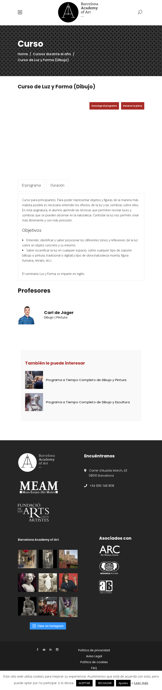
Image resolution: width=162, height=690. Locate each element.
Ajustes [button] (123, 683)
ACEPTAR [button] (84, 683)
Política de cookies (94, 662)
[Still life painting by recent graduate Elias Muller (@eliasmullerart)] (68, 607)
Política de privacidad (94, 650)
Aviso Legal (94, 656)
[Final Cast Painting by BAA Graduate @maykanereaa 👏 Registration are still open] (27, 582)
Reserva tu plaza (132, 105)
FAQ (94, 668)
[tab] (31, 185)
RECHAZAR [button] (105, 683)
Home (23, 54)
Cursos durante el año (52, 54)
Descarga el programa (104, 105)
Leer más (141, 683)
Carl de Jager (59, 313)
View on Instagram (50, 626)
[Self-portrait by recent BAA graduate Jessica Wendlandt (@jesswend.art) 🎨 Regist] (68, 582)
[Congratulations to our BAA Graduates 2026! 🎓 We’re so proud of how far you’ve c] (48, 606)
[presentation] (31, 185)
